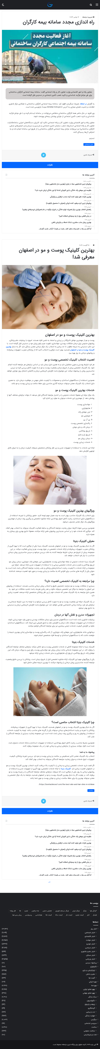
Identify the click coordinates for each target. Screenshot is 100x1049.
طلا (20, 911)
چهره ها (94, 985)
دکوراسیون (91, 1000)
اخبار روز (94, 929)
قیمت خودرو (80, 915)
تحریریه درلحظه (87, 17)
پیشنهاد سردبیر (91, 963)
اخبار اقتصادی (90, 936)
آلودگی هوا (93, 911)
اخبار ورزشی (90, 959)
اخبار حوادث (90, 940)
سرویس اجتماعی (91, 1023)
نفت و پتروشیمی (90, 1035)
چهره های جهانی (89, 993)
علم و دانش (90, 974)
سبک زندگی (92, 997)
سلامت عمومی (89, 1031)
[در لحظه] (50, 5)
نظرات (50, 164)
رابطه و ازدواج (90, 1004)
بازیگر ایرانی (76, 911)
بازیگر (84, 911)
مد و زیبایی (90, 1012)
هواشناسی (38, 915)
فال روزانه (13, 911)
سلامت (94, 1027)
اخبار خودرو (90, 944)
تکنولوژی (93, 966)
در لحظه (83, 104)
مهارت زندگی (90, 1016)
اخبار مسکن (90, 955)
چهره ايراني (93, 982)
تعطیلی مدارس (47, 911)
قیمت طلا (48, 915)
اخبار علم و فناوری (88, 951)
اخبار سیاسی (90, 947)
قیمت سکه (58, 915)
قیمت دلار (69, 915)
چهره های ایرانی (89, 989)
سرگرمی (94, 1019)
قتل (88, 915)
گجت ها (92, 978)
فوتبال (95, 915)
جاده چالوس (35, 911)
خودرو (26, 911)
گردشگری (91, 1008)
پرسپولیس (28, 915)
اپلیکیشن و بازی (89, 970)
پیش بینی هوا (17, 915)
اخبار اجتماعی (89, 144)
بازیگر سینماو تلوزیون (62, 911)
